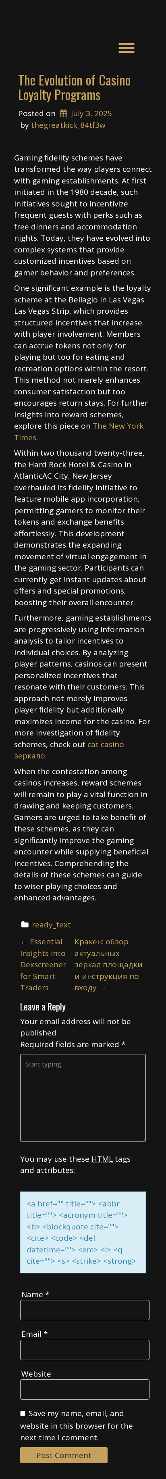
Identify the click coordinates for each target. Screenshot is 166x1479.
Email (34, 1334)
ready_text (51, 924)
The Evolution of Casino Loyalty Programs (74, 87)
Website (36, 1374)
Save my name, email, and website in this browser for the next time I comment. (76, 1425)
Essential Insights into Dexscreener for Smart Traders (43, 964)
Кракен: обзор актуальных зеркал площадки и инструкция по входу (109, 964)
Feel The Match (80, 15)
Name (35, 1294)
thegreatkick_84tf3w (68, 125)
